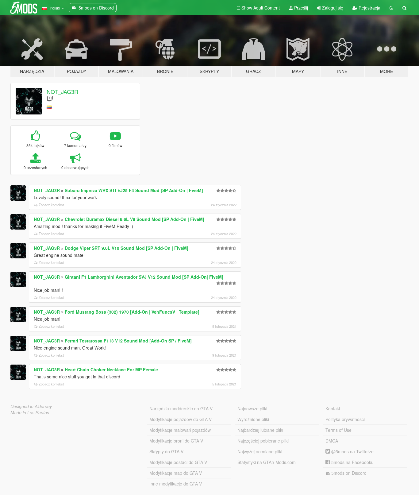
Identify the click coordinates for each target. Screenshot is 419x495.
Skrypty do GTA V (166, 451)
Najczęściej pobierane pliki (263, 441)
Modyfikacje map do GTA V (175, 473)
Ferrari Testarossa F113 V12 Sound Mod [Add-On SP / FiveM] (128, 341)
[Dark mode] (391, 7)
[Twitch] (50, 98)
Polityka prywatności (345, 419)
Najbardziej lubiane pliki (260, 430)
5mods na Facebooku (352, 462)
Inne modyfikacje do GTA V (175, 484)
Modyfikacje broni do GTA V (176, 441)
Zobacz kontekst (51, 204)
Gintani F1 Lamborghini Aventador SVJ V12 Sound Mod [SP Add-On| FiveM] (144, 277)
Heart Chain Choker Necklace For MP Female (111, 369)
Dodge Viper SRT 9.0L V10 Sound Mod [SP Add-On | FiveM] (126, 248)
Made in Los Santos (29, 412)
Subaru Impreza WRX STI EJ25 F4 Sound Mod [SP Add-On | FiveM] (134, 190)
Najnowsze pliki (252, 408)
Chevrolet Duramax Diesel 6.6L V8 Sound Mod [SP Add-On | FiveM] (134, 219)
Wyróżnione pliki (253, 419)
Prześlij (300, 8)
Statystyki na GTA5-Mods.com (266, 462)
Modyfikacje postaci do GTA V (178, 462)
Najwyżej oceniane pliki (259, 451)
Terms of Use (338, 430)
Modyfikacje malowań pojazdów (180, 430)
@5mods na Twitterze (352, 451)
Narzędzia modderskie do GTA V (181, 408)
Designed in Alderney (31, 406)
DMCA (331, 441)
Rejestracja (368, 8)
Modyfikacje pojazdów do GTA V (180, 419)
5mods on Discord (348, 473)
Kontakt (332, 408)
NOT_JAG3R (62, 91)
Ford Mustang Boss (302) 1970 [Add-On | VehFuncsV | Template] (132, 312)
